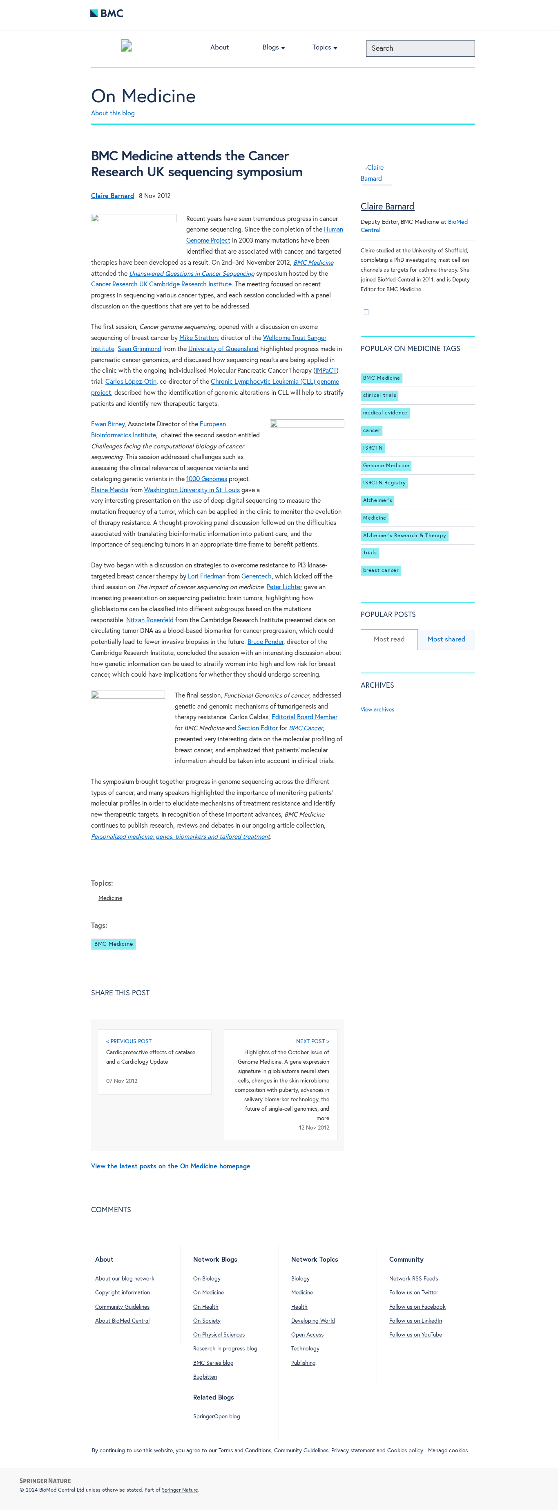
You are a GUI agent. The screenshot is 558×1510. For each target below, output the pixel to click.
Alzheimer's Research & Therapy (404, 535)
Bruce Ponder (265, 642)
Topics (321, 47)
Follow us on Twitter (413, 1293)
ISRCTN (373, 448)
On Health (206, 1307)
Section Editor (258, 728)
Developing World (313, 1321)
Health (299, 1307)
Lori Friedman (206, 577)
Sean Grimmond (139, 349)
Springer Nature (180, 1490)
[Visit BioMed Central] (106, 15)
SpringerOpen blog (216, 1417)
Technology (305, 1349)
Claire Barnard (388, 207)
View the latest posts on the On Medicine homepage (170, 1166)
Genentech (256, 577)
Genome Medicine (386, 465)
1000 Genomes (206, 479)
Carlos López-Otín (130, 382)
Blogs (271, 47)
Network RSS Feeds (413, 1279)
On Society (207, 1321)
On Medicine (143, 97)
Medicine (110, 898)
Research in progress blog (225, 1349)
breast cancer (381, 570)
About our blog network (124, 1279)
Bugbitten (205, 1377)
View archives (377, 710)
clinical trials (379, 395)
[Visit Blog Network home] (126, 47)
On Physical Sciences (219, 1335)
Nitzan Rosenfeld (150, 620)
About (219, 47)
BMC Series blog (213, 1363)
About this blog (113, 113)
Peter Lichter (284, 587)
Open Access (307, 1335)
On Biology (207, 1279)
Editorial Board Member (304, 717)
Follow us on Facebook (417, 1307)
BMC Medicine (113, 944)
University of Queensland (223, 349)
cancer (371, 430)
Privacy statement (353, 1451)
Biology (300, 1279)
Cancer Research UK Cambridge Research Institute (161, 284)
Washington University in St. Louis (192, 490)
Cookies (397, 1451)
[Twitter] (366, 312)
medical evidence (385, 413)
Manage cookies (448, 1451)
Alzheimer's (377, 500)
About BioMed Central (122, 1321)
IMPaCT (326, 371)
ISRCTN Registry (384, 483)
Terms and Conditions (245, 1451)
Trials (370, 553)
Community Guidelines (122, 1307)
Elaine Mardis (109, 490)
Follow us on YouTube (415, 1335)
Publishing (303, 1363)
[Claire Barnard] (377, 183)
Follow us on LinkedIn (415, 1321)
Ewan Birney (108, 424)
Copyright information (122, 1293)
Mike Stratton (198, 338)
